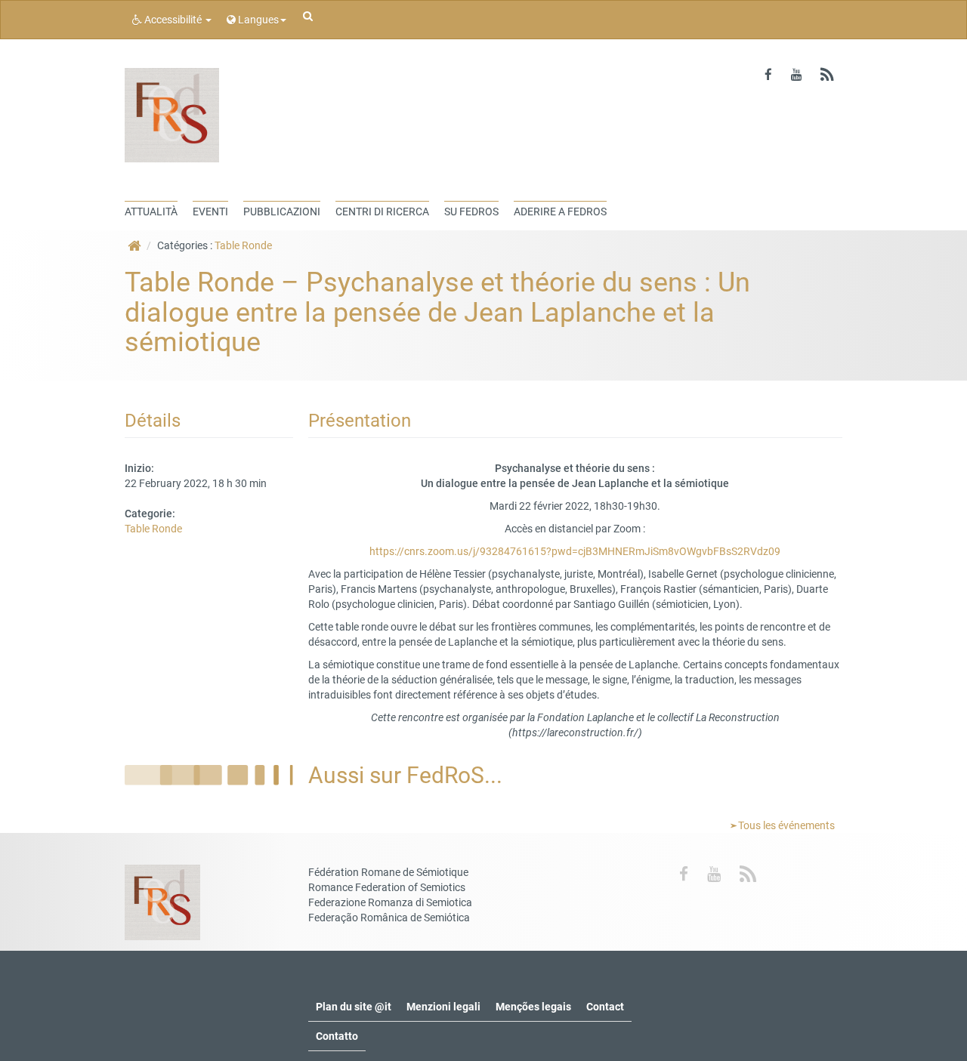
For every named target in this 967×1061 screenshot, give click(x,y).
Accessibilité (173, 20)
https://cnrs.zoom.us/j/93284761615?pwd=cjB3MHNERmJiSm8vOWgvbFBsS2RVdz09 (574, 551)
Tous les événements (785, 825)
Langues (257, 20)
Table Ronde (243, 245)
